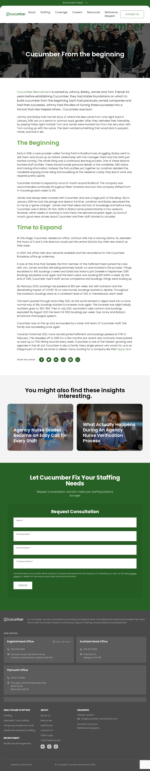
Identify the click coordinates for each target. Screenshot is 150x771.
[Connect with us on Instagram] (49, 747)
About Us (45, 715)
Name (19, 520)
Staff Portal (46, 725)
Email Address (23, 548)
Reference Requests (88, 727)
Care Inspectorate (51, 740)
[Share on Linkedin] (56, 359)
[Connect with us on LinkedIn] (43, 747)
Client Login (47, 735)
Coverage (61, 12)
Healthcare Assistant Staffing (19, 730)
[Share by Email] (77, 359)
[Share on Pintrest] (70, 359)
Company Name (24, 561)
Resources (93, 12)
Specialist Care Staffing (16, 720)
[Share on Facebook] (41, 359)
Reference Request (111, 14)
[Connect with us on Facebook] (56, 747)
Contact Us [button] (132, 14)
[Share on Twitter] (48, 359)
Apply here (124, 349)
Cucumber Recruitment (34, 92)
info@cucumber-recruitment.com (99, 718)
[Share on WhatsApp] (63, 359)
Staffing (45, 12)
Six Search (27, 764)
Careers (77, 12)
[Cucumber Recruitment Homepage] (16, 14)
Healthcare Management (17, 743)
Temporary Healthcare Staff (19, 725)
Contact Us (47, 730)
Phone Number (23, 534)
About (32, 12)
